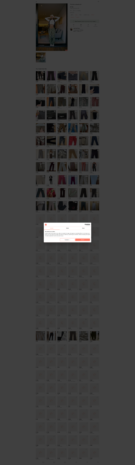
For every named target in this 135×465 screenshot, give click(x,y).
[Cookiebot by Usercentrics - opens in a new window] (85, 224)
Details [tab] (67, 228)
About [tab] (83, 228)
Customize (67, 239)
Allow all (82, 239)
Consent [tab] (51, 228)
